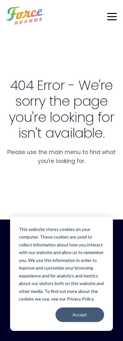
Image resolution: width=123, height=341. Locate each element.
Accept (80, 314)
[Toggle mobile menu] (112, 15)
